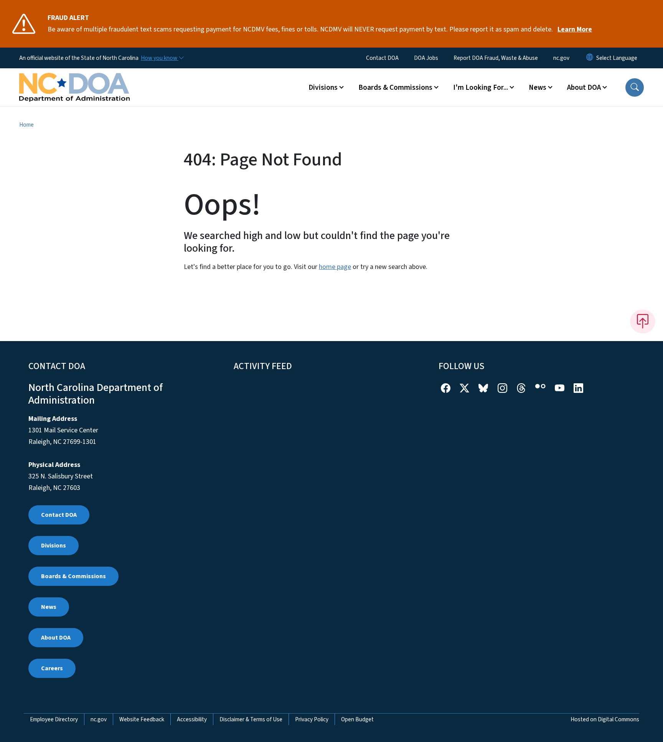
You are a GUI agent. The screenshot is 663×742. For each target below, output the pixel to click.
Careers (52, 668)
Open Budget (357, 719)
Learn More (574, 29)
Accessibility (192, 719)
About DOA (56, 637)
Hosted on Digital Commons (605, 719)
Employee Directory (54, 719)
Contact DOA (382, 58)
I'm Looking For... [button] (480, 87)
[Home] (74, 78)
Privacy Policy (311, 719)
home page (335, 267)
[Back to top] (642, 321)
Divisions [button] (323, 87)
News (48, 607)
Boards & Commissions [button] (395, 87)
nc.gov (561, 58)
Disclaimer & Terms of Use (250, 719)
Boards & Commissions (73, 576)
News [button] (537, 87)
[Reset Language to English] (589, 58)
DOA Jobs (426, 58)
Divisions (53, 545)
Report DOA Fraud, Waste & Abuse (496, 58)
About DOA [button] (584, 87)
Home (26, 124)
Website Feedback (141, 719)
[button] (634, 87)
